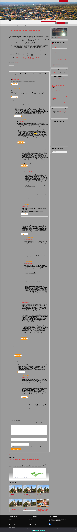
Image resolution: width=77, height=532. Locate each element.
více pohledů (60, 37)
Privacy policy (42, 530)
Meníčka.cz (55, 72)
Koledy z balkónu (14, 495)
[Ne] (75, 529)
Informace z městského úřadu (29, 20)
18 (21, 34)
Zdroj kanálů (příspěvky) (13, 521)
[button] (56, 23)
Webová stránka (14, 441)
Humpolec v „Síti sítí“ (42, 495)
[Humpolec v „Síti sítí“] (43, 489)
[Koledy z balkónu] (15, 489)
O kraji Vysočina (12, 457)
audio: (46, 20)
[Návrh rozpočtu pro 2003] (29, 489)
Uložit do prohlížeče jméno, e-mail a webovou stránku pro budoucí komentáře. (27, 446)
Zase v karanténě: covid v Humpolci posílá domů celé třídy (42, 510)
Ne (38, 530)
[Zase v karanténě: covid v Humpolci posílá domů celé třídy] (43, 503)
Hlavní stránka (14, 20)
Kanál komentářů (12, 524)
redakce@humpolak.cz (62, 111)
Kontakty (30, 519)
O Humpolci (20, 20)
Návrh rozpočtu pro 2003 (29, 495)
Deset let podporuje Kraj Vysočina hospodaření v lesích (24, 459)
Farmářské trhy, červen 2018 (15, 510)
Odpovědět (15, 83)
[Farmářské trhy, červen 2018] (15, 503)
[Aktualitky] (29, 503)
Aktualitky (26, 509)
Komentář (13, 424)
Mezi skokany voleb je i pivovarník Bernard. (25, 30)
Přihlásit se (11, 519)
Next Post (11, 454)
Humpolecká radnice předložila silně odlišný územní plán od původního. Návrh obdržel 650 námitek (59, 97)
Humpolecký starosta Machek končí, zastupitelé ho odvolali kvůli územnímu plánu (58, 46)
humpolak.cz (38, 5)
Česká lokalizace (12, 527)
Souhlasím (34, 530)
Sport (36, 20)
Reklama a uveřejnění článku (34, 524)
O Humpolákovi (31, 521)
